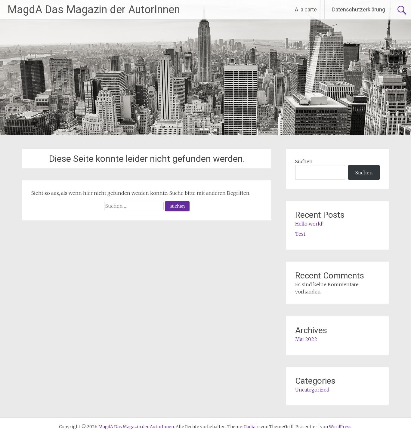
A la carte (306, 9)
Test (300, 234)
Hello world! (309, 224)
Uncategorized (312, 390)
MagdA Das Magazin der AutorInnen (94, 9)
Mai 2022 (306, 339)
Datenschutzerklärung (358, 9)
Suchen (304, 161)
